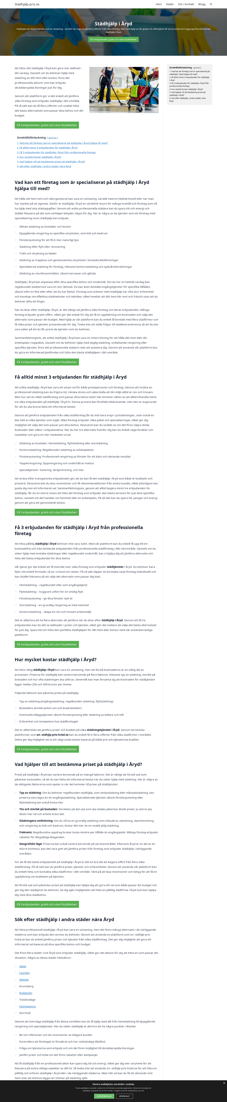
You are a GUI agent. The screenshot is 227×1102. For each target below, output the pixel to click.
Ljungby (24, 973)
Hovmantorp (27, 1006)
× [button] (224, 1083)
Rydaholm (25, 993)
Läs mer (141, 1091)
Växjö (22, 966)
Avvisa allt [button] (124, 1096)
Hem (159, 4)
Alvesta (24, 979)
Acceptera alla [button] (104, 1096)
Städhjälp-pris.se (27, 4)
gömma (52, 137)
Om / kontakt (186, 4)
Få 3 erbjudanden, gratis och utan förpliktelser (113, 39)
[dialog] (113, 1091)
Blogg (201, 4)
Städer (170, 4)
